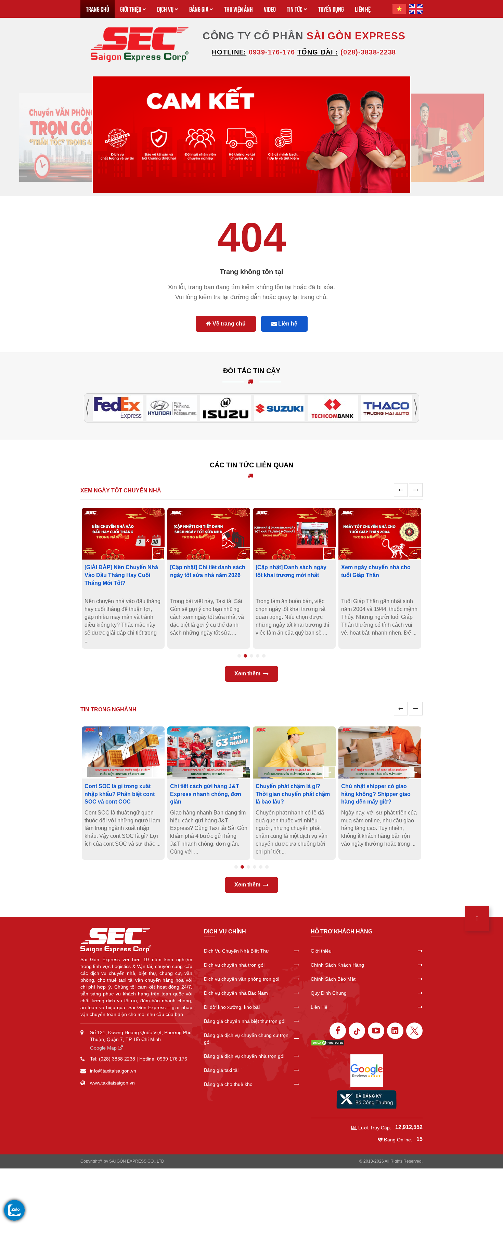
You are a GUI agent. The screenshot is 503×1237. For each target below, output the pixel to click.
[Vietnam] (399, 9)
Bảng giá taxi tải (221, 1070)
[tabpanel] (123, 578)
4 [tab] (257, 656)
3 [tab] (251, 656)
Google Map (104, 1048)
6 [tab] (267, 867)
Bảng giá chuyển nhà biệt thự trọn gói (244, 1021)
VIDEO (270, 8)
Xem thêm (247, 673)
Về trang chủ (228, 324)
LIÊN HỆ (363, 8)
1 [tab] (239, 656)
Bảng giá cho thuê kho (228, 1084)
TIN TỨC (294, 8)
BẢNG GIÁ (198, 8)
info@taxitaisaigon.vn (113, 1071)
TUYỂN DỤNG (331, 8)
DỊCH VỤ (165, 8)
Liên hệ (287, 324)
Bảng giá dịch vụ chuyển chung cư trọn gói (246, 1038)
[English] (416, 9)
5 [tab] (264, 656)
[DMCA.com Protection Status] (328, 1042)
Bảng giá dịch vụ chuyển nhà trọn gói (244, 1056)
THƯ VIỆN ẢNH (238, 8)
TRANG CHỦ (97, 8)
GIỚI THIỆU (130, 8)
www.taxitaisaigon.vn (112, 1083)
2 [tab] (245, 656)
